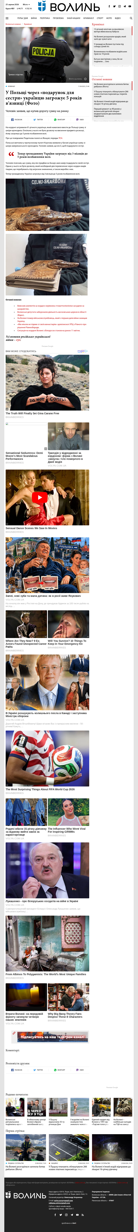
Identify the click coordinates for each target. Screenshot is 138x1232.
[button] (26, 5)
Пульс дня (22, 18)
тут (18, 340)
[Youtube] (130, 7)
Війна (34, 18)
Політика (45, 18)
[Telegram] (125, 7)
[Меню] (7, 18)
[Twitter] (114, 7)
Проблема (58, 18)
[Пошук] (131, 18)
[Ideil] (69, 1223)
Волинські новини (13, 24)
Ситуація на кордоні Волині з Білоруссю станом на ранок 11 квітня (48, 331)
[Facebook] (109, 7)
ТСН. (61, 138)
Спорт (100, 18)
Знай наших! (73, 18)
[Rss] (83, 1215)
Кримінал (88, 18)
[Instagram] (119, 7)
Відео (118, 18)
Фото (109, 18)
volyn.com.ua (80, 1183)
